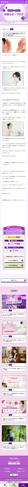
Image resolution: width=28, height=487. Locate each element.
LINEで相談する (14, 485)
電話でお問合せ (23, 485)
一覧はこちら (13, 280)
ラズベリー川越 (4, 22)
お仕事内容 (7, 468)
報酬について (21, 468)
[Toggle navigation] (26, 1)
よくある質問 (7, 471)
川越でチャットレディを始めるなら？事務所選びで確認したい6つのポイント (13, 419)
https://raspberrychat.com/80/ (8, 156)
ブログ (11, 29)
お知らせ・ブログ (21, 471)
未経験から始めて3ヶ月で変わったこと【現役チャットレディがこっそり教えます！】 (13, 447)
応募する (13, 475)
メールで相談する (4, 485)
